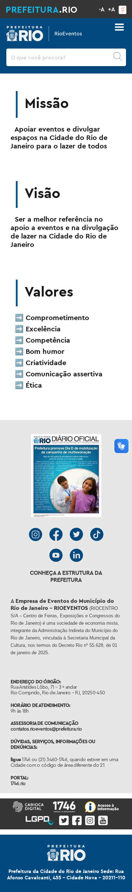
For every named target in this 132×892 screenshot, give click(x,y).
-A (102, 9)
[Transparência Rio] (102, 806)
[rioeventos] (44, 32)
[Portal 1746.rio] (64, 806)
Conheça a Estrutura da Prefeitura (66, 576)
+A (111, 9)
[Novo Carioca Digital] (28, 806)
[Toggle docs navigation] (119, 27)
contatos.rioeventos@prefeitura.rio (46, 729)
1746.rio (18, 783)
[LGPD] (40, 818)
